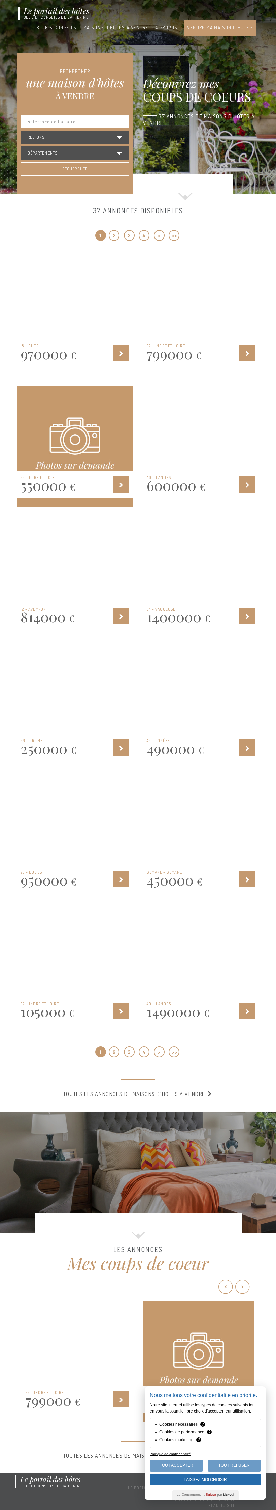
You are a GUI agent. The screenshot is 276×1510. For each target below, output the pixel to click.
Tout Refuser (234, 1465)
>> (174, 235)
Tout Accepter (176, 1465)
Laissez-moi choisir (205, 1479)
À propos (166, 27)
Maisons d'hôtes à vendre (116, 27)
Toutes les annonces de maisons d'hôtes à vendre (135, 1094)
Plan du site (221, 1505)
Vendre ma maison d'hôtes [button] (220, 27)
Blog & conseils (56, 27)
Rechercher (75, 168)
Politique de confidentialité (170, 1454)
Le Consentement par (205, 1495)
